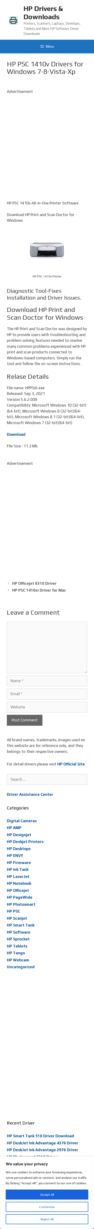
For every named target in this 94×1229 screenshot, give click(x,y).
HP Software (18, 932)
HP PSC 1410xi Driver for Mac (39, 590)
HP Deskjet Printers (25, 841)
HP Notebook (19, 883)
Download (16, 434)
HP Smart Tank (20, 925)
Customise (47, 1207)
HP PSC (13, 911)
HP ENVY (15, 855)
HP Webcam (18, 960)
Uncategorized (21, 967)
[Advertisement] (47, 142)
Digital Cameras (22, 821)
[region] (47, 1192)
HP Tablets (17, 946)
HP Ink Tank (18, 869)
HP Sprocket (18, 939)
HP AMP (14, 827)
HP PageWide (19, 897)
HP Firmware (19, 862)
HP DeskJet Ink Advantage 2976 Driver (42, 1150)
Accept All (47, 1194)
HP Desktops (19, 848)
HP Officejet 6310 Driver (34, 583)
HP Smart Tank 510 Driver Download (40, 1136)
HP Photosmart (21, 904)
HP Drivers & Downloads (43, 13)
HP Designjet (19, 834)
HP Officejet (18, 890)
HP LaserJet (18, 876)
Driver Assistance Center (30, 794)
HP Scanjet (17, 918)
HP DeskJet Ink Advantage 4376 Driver (42, 1143)
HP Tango (16, 953)
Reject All (47, 1219)
